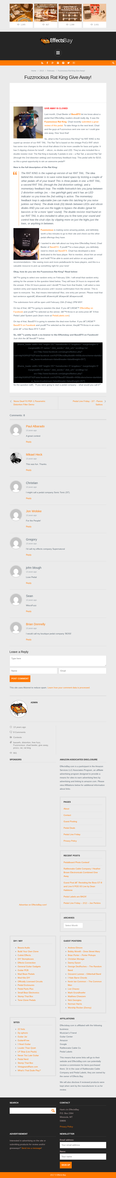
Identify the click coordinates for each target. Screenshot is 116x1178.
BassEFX (54, 247)
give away (43, 745)
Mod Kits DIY (24, 978)
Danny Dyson (74, 962)
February (51, 71)
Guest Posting (70, 821)
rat (21, 748)
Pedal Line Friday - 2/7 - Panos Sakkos (88, 403)
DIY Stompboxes (26, 959)
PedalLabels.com (60, 315)
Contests (17, 737)
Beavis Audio (24, 947)
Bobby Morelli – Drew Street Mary (84, 951)
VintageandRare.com (28, 1066)
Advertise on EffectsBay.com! (33, 904)
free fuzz (36, 742)
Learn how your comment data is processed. (69, 687)
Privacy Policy (70, 841)
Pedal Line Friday (72, 834)
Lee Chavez (73, 989)
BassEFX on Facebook (24, 325)
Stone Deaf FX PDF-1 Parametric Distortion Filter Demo (29, 403)
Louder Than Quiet (27, 1048)
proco (16, 748)
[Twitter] (68, 63)
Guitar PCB (23, 970)
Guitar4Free (23, 1040)
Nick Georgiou (74, 1000)
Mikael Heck (34, 454)
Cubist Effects (24, 955)
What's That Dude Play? (29, 1070)
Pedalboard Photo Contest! (76, 862)
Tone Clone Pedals (27, 1000)
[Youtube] (73, 63)
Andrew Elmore (75, 947)
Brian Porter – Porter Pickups (82, 955)
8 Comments (19, 732)
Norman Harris (75, 1004)
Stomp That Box (25, 996)
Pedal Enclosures (26, 985)
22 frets (21, 1029)
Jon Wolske (34, 511)
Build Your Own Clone (28, 951)
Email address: (67, 1140)
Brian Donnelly (35, 624)
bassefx (17, 742)
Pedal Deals (69, 828)
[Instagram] (58, 63)
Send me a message (31, 1148)
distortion (26, 742)
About (66, 808)
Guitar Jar (22, 1036)
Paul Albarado (35, 426)
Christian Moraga (76, 959)
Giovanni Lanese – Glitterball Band (84, 974)
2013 (42, 71)
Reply (28, 442)
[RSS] (42, 63)
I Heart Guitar (24, 1044)
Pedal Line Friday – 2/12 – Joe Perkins (82, 903)
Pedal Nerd (23, 1059)
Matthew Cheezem (77, 996)
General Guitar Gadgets (29, 966)
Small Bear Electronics (28, 992)
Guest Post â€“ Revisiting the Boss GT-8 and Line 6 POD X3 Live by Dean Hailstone (83, 886)
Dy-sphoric (23, 1033)
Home (33, 71)
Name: (63, 1151)
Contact (67, 815)
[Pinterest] (63, 63)
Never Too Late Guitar (28, 1055)
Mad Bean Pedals (26, 974)
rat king (27, 748)
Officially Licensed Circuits (30, 981)
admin (34, 702)
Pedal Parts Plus (25, 989)
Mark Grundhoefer (76, 992)
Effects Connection (27, 962)
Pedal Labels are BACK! (75, 896)
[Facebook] (47, 63)
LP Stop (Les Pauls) (27, 1051)
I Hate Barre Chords (77, 978)
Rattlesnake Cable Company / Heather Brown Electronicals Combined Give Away (82, 872)
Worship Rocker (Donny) (79, 1007)
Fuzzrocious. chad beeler (25, 745)
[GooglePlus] (52, 63)
